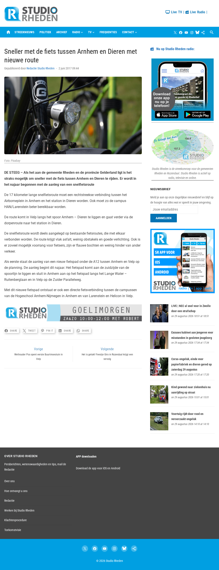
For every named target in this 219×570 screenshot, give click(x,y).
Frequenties (108, 32)
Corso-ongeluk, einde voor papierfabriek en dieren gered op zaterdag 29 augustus (191, 364)
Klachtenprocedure (15, 520)
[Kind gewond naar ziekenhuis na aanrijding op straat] (159, 402)
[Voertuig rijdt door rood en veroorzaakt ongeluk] (159, 429)
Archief (61, 32)
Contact (128, 32)
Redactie (9, 500)
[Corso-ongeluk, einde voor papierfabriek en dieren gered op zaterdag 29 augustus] (159, 374)
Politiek (45, 32)
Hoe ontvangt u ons (15, 491)
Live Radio (197, 12)
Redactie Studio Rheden (41, 68)
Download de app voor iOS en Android (98, 468)
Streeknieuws (24, 32)
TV (90, 32)
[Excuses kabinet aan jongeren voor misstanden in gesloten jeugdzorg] (159, 348)
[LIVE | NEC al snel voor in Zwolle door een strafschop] (159, 321)
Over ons (9, 481)
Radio (76, 32)
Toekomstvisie (12, 530)
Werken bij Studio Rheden (19, 510)
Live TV (176, 12)
